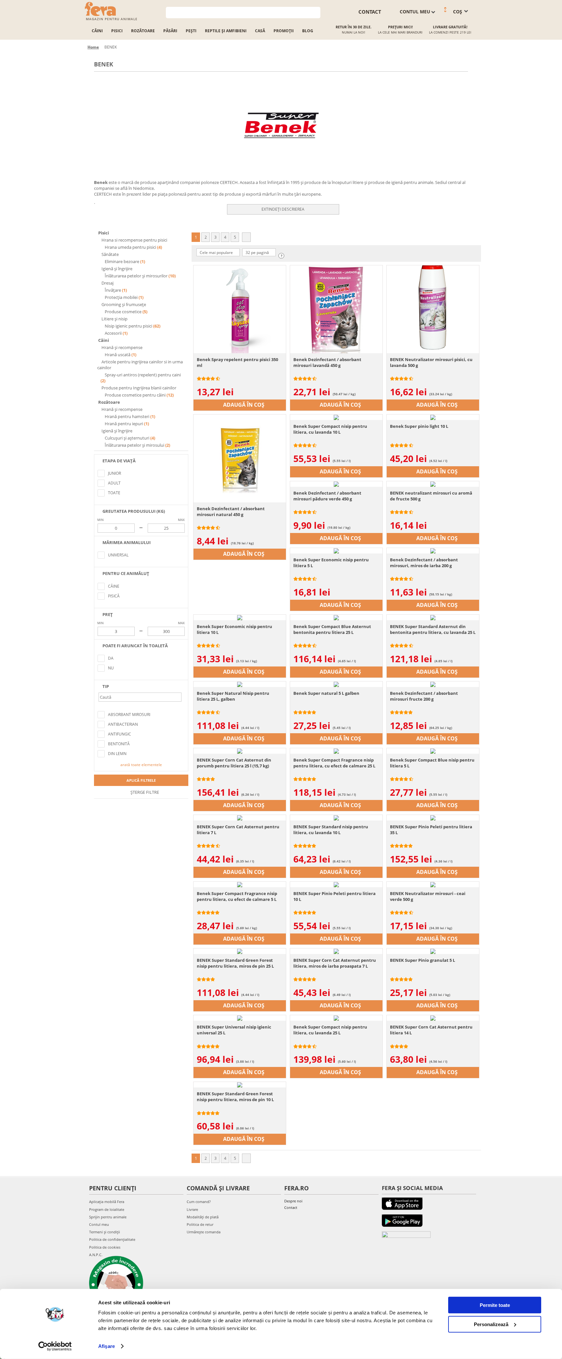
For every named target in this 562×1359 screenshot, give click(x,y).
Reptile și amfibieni (226, 31)
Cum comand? (199, 1201)
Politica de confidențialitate (112, 1239)
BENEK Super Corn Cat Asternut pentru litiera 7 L (238, 829)
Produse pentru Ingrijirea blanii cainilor (138, 388)
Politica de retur (200, 1224)
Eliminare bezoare (122, 261)
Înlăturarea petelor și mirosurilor (136, 276)
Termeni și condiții (104, 1231)
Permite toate (495, 1305)
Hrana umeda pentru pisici (130, 247)
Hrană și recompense (121, 347)
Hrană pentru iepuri (124, 424)
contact (369, 11)
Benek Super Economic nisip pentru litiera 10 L (234, 629)
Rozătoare (143, 31)
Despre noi (293, 1200)
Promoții (284, 31)
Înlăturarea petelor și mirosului (134, 445)
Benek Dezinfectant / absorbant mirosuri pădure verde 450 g (327, 496)
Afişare (106, 1346)
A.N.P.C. (95, 1254)
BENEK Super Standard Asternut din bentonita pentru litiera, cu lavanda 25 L (432, 629)
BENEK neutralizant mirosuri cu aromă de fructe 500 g (431, 496)
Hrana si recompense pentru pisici (133, 240)
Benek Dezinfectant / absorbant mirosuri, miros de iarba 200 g (424, 562)
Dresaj (107, 283)
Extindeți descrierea (282, 209)
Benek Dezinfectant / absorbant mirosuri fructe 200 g (424, 696)
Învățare (113, 290)
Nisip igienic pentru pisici (128, 326)
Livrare (192, 1209)
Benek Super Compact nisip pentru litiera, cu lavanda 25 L (330, 1030)
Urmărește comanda (204, 1231)
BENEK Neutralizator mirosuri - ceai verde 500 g (427, 896)
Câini (97, 31)
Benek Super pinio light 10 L (419, 426)
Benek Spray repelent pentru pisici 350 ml (237, 362)
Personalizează (491, 1324)
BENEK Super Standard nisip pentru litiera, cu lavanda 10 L (330, 829)
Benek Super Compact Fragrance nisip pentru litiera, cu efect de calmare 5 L (237, 896)
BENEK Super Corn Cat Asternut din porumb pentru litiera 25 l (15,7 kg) (234, 763)
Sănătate (109, 254)
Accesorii (113, 333)
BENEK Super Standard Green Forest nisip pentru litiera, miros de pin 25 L (235, 963)
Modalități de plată (203, 1216)
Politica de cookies (104, 1247)
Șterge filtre (144, 792)
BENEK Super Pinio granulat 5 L (422, 960)
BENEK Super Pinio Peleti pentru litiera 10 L (334, 896)
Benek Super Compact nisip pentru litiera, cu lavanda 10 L (330, 429)
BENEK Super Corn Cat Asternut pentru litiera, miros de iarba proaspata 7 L (334, 963)
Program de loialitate (106, 1209)
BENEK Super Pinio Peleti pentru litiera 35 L (431, 829)
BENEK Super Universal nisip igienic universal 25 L (234, 1030)
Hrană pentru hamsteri (127, 416)
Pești (191, 31)
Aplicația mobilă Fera (106, 1201)
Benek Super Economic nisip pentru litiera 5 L (331, 562)
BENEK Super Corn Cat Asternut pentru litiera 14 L (431, 1030)
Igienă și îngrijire (116, 269)
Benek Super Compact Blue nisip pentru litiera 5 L (432, 763)
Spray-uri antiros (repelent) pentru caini (142, 375)
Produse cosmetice (123, 312)
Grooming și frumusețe (123, 304)
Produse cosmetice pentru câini (135, 395)
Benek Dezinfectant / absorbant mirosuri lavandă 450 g (327, 362)
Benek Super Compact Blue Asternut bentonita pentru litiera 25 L (332, 629)
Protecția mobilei (121, 297)
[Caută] (315, 12)
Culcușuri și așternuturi (127, 438)
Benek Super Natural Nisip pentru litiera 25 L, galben (233, 696)
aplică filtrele (141, 780)
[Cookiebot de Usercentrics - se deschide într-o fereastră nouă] (55, 1346)
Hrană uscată (117, 354)
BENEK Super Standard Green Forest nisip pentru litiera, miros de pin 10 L (235, 1096)
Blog (307, 31)
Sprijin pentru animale (108, 1216)
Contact (290, 1207)
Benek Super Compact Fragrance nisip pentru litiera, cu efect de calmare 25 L (334, 763)
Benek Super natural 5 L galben (326, 693)
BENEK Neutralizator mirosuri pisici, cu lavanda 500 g (431, 362)
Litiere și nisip (113, 319)
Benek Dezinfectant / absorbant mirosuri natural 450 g (231, 511)
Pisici (117, 31)
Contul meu (99, 1224)
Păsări (170, 31)
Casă (260, 31)
